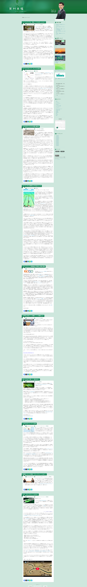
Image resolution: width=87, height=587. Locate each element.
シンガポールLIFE (58, 105)
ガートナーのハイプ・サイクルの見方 (31, 68)
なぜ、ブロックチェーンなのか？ (30, 494)
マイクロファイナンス (49, 448)
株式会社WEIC (32, 391)
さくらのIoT (49, 88)
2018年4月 (57, 144)
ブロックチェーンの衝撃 (39, 298)
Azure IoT (45, 88)
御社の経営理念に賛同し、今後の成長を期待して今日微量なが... (60, 83)
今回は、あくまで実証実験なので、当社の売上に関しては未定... (60, 88)
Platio (36, 27)
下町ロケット (30, 540)
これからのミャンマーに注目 (29, 423)
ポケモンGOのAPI (31, 235)
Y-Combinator (27, 518)
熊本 (56, 113)
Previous (30, 586)
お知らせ (41, 476)
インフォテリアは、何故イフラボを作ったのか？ (34, 22)
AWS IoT (42, 88)
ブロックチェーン (45, 476)
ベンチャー (37, 381)
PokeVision (25, 235)
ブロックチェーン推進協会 (43, 271)
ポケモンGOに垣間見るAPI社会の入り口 (32, 185)
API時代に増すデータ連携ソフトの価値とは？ (33, 315)
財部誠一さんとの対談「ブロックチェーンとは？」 (34, 474)
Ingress (37, 204)
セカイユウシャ (43, 203)
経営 (56, 115)
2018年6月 (57, 142)
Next (45, 586)
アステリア (57, 102)
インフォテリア (37, 24)
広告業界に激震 (32, 215)
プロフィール (54, 9)
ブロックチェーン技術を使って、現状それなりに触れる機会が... (60, 93)
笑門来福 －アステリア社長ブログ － (16, 8)
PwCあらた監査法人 (41, 276)
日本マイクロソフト (36, 281)
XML (56, 101)
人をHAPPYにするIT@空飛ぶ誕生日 (31, 126)
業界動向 (41, 24)
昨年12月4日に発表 (43, 500)
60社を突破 (39, 274)
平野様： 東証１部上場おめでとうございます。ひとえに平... (60, 86)
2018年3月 (57, 145)
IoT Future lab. (48, 28)
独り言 (57, 114)
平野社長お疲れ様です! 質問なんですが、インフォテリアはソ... (60, 91)
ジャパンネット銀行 (45, 275)
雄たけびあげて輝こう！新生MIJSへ (31, 379)
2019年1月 (57, 136)
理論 (44, 505)
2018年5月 (57, 143)
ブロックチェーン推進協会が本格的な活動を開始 (34, 266)
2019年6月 (57, 135)
